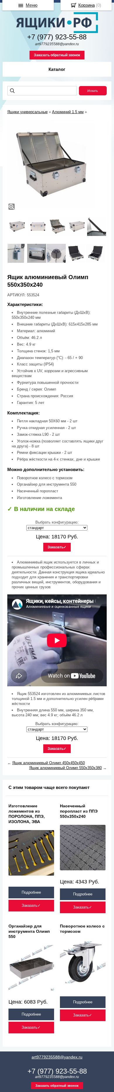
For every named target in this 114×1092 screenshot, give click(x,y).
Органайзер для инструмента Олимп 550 (29, 931)
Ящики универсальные (27, 112)
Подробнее (31, 892)
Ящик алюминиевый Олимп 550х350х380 (65, 768)
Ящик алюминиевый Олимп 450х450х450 (48, 763)
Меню (31, 5)
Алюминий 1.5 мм (68, 112)
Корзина (86, 5)
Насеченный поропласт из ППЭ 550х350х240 (79, 811)
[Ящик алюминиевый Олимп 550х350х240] (51, 164)
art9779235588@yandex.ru (57, 1057)
